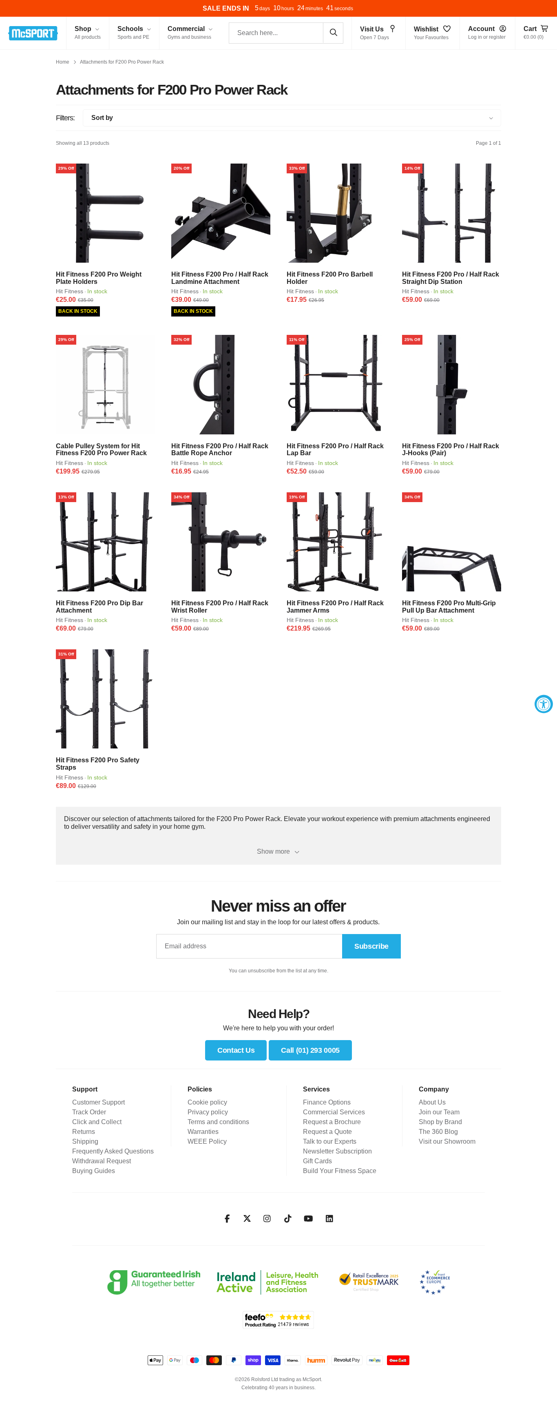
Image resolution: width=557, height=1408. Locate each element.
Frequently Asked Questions (113, 1151)
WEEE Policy (207, 1141)
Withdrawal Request (101, 1161)
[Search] (333, 32)
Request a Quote (327, 1131)
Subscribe (371, 946)
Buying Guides (93, 1170)
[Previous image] (64, 213)
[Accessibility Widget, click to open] (544, 704)
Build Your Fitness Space (339, 1170)
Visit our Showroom (447, 1141)
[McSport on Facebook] (227, 1218)
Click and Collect (97, 1121)
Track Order (89, 1112)
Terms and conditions (218, 1121)
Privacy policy (208, 1112)
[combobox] (286, 33)
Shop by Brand (440, 1121)
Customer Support (98, 1102)
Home (62, 62)
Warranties (203, 1131)
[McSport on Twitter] (247, 1219)
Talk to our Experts (329, 1141)
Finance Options (327, 1102)
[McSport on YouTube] (308, 1218)
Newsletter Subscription (337, 1151)
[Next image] (146, 213)
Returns (83, 1131)
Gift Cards (317, 1161)
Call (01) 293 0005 (310, 1050)
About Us (432, 1102)
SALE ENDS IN (226, 8)
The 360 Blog (438, 1131)
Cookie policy (207, 1102)
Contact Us (235, 1050)
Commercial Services (334, 1112)
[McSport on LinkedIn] (329, 1218)
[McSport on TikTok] (287, 1218)
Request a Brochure (332, 1121)
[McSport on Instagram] (267, 1218)
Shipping (85, 1141)
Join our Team (439, 1112)
